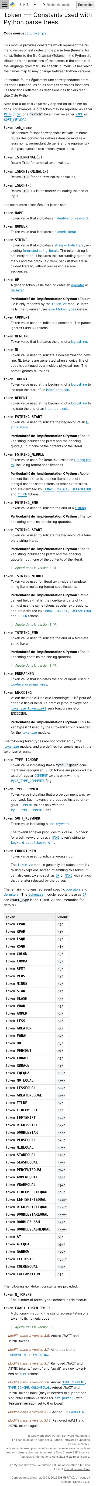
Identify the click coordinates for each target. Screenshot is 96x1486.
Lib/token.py (36, 33)
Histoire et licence (77, 1456)
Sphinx (77, 1481)
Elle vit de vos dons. (77, 1469)
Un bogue (81, 1477)
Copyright (37, 1435)
